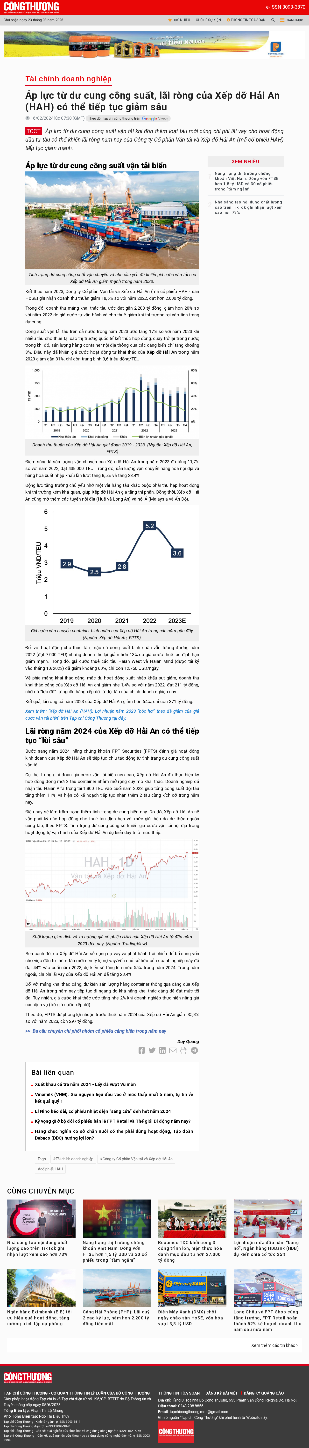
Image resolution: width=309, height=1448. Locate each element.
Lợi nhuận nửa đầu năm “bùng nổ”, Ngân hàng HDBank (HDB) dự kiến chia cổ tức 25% (266, 1248)
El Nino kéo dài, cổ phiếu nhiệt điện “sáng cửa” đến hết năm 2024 (103, 1111)
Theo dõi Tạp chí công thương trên (114, 118)
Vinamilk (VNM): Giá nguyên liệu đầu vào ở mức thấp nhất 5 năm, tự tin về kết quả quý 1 (114, 1098)
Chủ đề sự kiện (208, 20)
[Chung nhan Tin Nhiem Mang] (176, 1431)
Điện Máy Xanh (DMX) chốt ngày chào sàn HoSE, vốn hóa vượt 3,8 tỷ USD (190, 1317)
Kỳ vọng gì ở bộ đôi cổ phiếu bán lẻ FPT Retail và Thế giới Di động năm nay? (112, 1121)
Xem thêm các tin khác (273, 1345)
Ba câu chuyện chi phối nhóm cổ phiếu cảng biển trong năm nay (99, 1031)
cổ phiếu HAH (51, 1169)
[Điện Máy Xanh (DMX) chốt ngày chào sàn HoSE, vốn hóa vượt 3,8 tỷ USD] (192, 1290)
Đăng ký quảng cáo (264, 1393)
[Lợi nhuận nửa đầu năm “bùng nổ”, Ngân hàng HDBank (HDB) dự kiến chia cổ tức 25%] (268, 1221)
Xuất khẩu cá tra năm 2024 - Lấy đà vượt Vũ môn (85, 1084)
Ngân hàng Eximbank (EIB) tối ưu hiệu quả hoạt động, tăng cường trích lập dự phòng (39, 1317)
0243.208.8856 (191, 1406)
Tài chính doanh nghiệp (68, 78)
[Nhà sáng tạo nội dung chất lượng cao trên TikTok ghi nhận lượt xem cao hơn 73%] (41, 1221)
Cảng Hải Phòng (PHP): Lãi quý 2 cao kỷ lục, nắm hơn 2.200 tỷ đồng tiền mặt (116, 1317)
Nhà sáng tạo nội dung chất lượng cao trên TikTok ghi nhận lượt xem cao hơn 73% (249, 207)
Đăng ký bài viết (221, 1393)
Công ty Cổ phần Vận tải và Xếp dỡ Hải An (138, 1159)
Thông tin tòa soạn (248, 20)
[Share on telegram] (194, 1050)
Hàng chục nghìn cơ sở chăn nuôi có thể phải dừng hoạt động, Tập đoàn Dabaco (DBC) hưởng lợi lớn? (114, 1135)
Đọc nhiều (181, 20)
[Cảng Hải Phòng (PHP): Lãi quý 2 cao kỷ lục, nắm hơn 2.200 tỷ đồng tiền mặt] (117, 1290)
